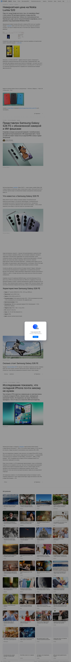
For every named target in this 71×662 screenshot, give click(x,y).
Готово (35, 336)
